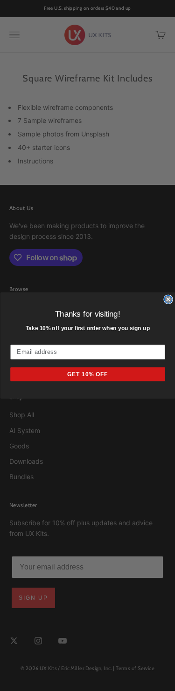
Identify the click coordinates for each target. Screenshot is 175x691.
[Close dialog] (168, 300)
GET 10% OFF (87, 374)
